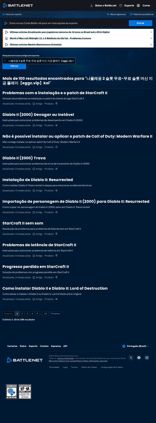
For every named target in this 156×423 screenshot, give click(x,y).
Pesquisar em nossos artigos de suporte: (20, 56)
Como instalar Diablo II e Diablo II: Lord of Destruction (55, 288)
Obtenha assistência (143, 14)
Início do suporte (13, 14)
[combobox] (39, 61)
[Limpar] (73, 61)
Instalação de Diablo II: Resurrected (37, 179)
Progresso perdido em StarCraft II (35, 266)
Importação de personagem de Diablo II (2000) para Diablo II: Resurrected (75, 201)
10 (45, 313)
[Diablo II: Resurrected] (57, 125)
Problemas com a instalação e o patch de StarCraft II (54, 93)
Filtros (14, 66)
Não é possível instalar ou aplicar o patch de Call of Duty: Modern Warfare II (77, 136)
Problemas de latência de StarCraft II (39, 245)
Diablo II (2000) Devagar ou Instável (38, 114)
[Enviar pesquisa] (4, 61)
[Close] (151, 32)
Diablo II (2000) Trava (24, 158)
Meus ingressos (118, 14)
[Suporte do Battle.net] (57, 147)
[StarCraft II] (57, 103)
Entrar (140, 23)
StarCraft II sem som (22, 223)
